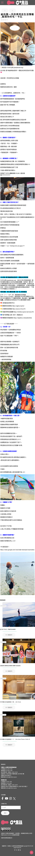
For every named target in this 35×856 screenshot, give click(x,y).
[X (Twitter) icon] (20, 850)
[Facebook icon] (14, 850)
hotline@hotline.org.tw (11, 777)
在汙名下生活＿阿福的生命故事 (7, 629)
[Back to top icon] (31, 852)
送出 (5, 813)
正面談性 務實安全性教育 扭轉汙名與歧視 (10, 665)
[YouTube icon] (16, 850)
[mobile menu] (2, 2)
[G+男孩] (17, 2)
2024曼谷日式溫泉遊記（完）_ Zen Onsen (10, 702)
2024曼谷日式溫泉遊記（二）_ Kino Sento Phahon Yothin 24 (15, 739)
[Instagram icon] (18, 850)
